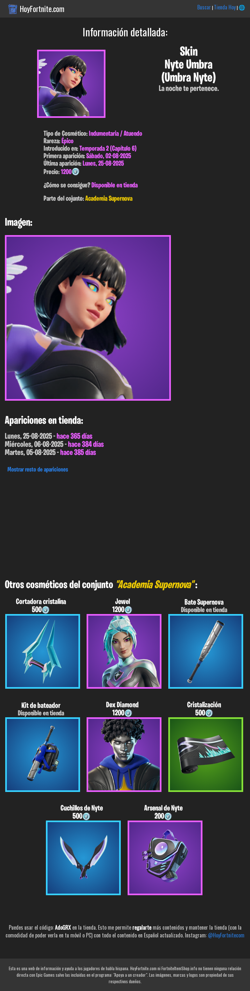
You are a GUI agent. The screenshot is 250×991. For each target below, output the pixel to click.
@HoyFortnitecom (226, 935)
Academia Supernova (108, 199)
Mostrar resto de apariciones (37, 470)
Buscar (204, 7)
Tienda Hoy (225, 7)
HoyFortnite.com (42, 8)
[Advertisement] (125, 524)
